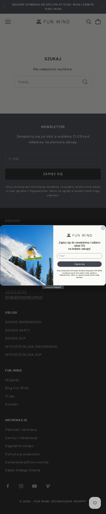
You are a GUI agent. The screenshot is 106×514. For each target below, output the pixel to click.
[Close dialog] (103, 228)
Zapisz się (80, 264)
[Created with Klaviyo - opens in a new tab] (53, 287)
